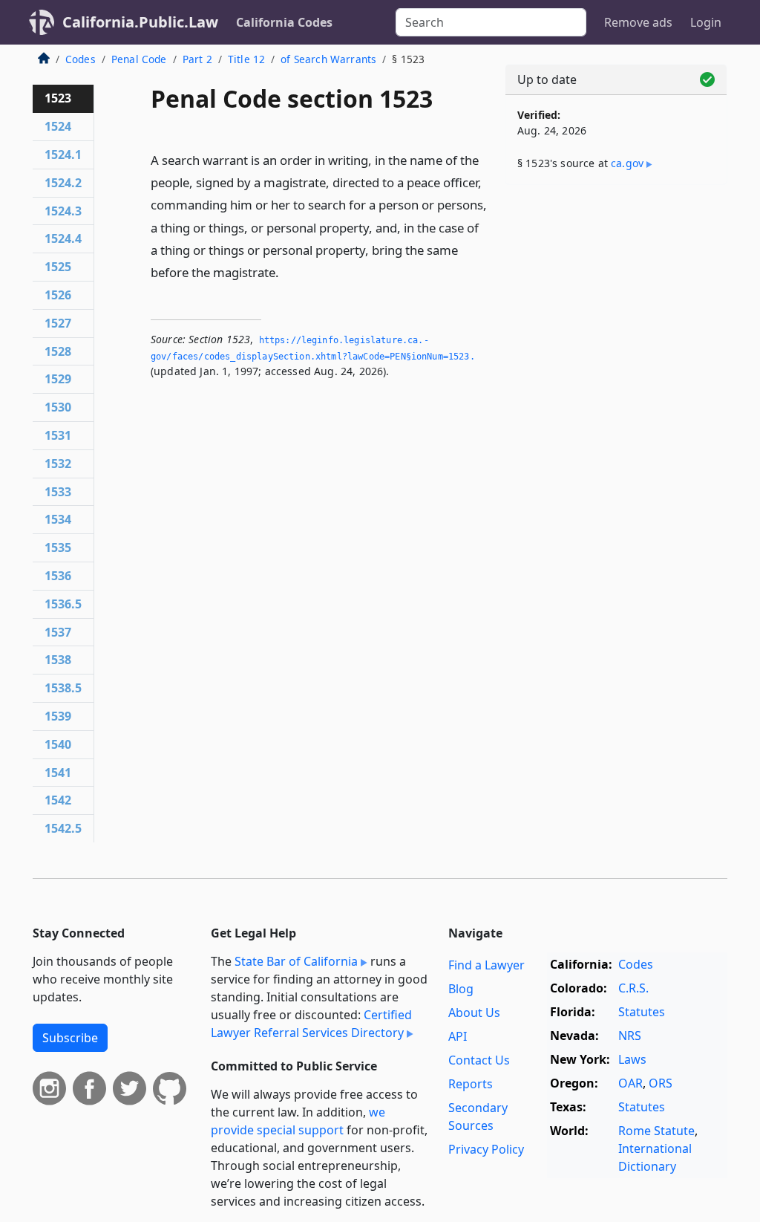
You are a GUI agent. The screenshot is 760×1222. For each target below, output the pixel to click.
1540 (58, 744)
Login (705, 22)
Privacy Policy (486, 1149)
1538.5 (63, 688)
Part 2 (197, 59)
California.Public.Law (140, 22)
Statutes (641, 1012)
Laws (632, 1059)
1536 (58, 576)
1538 (58, 659)
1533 (58, 492)
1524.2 (63, 183)
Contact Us (479, 1060)
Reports (470, 1084)
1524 (58, 126)
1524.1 (63, 154)
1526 (58, 295)
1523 (58, 98)
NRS (629, 1035)
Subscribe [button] (70, 1038)
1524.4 (63, 238)
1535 (58, 547)
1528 (58, 351)
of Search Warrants (328, 59)
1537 (58, 632)
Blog (461, 989)
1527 (58, 323)
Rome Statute (656, 1130)
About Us (474, 1012)
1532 (58, 463)
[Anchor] (287, 271)
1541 (58, 772)
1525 (58, 267)
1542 (58, 800)
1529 (58, 379)
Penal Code (139, 59)
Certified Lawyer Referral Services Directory (311, 1024)
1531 (58, 435)
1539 (58, 716)
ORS (660, 1083)
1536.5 (63, 604)
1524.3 (63, 211)
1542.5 (63, 828)
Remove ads (638, 22)
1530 (58, 407)
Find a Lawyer (486, 965)
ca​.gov (627, 163)
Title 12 (246, 59)
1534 (58, 519)
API (457, 1036)
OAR (630, 1083)
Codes (80, 59)
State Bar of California (296, 961)
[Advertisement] (616, 298)
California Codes (284, 22)
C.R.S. (633, 988)
